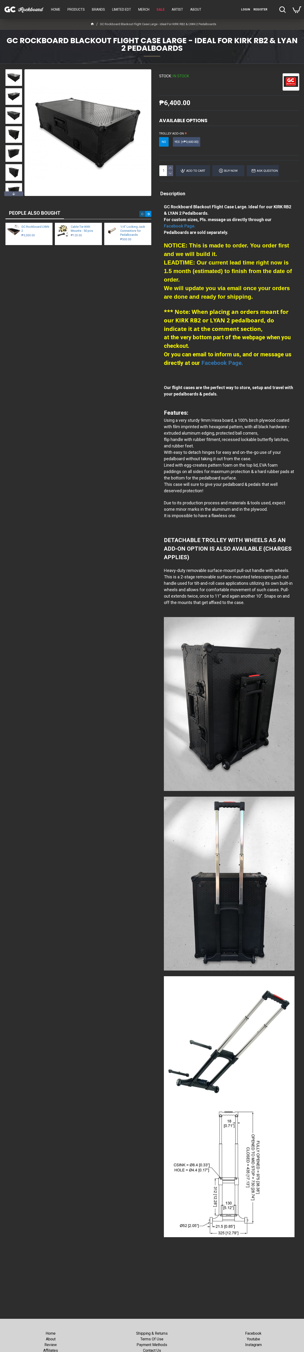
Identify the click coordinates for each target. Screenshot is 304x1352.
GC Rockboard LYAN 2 (35, 228)
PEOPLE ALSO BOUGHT (34, 213)
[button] (13, 70)
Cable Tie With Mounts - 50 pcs (82, 228)
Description (172, 193)
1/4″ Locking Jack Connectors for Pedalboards (132, 231)
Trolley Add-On (171, 133)
